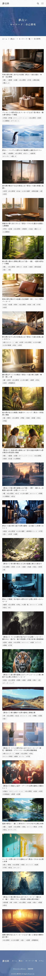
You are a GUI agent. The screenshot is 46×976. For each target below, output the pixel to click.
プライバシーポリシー (19, 969)
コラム (41, 961)
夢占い (21, 961)
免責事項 (30, 969)
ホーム (14, 961)
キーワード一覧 (31, 961)
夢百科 (5, 3)
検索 (38, 3)
